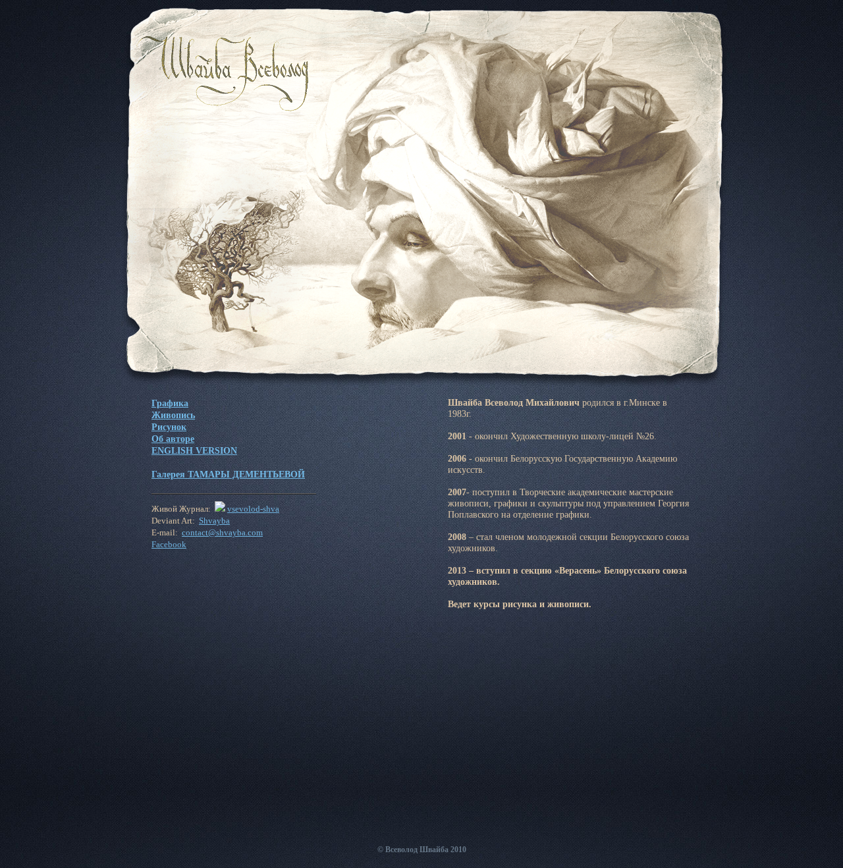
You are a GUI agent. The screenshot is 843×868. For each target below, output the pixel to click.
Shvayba (214, 521)
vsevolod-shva (253, 509)
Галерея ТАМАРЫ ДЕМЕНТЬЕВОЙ (228, 474)
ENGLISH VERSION (194, 450)
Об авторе (172, 438)
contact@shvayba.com (222, 532)
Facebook (168, 544)
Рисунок (168, 426)
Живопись (173, 415)
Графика (169, 403)
